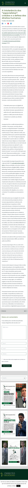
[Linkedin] (11, 23)
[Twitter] (5, 23)
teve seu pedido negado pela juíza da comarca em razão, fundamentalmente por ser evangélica (14, 33)
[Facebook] (2, 23)
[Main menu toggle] (25, 3)
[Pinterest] (8, 23)
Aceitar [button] (18, 485)
